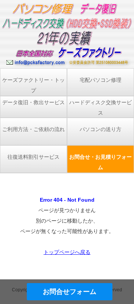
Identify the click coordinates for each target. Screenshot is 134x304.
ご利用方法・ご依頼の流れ (33, 129)
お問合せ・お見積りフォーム (100, 162)
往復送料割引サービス (33, 157)
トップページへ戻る (67, 252)
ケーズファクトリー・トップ (33, 85)
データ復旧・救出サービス (33, 102)
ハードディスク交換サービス (100, 107)
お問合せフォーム (69, 291)
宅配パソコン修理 (100, 80)
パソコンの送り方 (100, 129)
